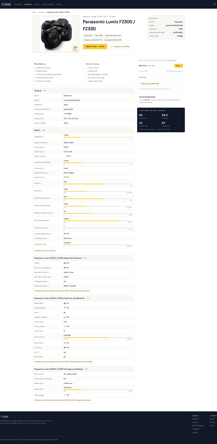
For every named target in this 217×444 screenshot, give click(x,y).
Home (34, 12)
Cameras (28, 4)
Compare (18, 4)
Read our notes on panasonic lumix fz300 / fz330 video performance (63, 291)
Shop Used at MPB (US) (161, 84)
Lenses (37, 4)
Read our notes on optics (46, 251)
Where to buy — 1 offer (95, 46)
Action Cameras (48, 4)
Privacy (212, 422)
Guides (59, 4)
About (212, 419)
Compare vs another (122, 46)
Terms (212, 426)
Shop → (178, 66)
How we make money (171, 60)
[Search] (214, 4)
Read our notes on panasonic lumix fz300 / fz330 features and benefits (64, 362)
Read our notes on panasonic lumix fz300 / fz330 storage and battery (63, 400)
